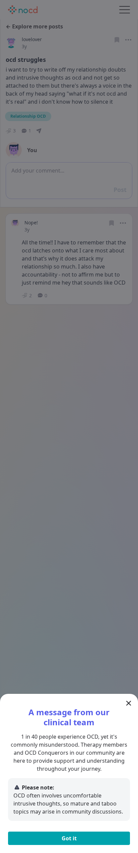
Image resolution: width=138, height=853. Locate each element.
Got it (69, 838)
